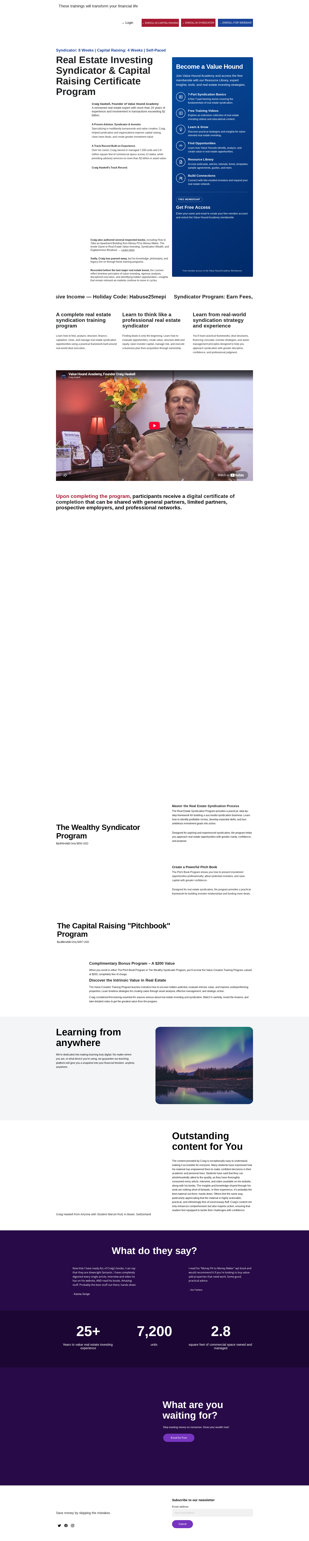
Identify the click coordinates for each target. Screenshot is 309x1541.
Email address (180, 1506)
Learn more (128, 250)
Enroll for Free (179, 1437)
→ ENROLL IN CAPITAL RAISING (160, 23)
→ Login (127, 22)
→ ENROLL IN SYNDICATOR (198, 22)
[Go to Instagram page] (72, 1525)
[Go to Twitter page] (59, 1525)
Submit (182, 1524)
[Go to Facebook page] (66, 1525)
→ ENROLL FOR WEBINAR (235, 22)
